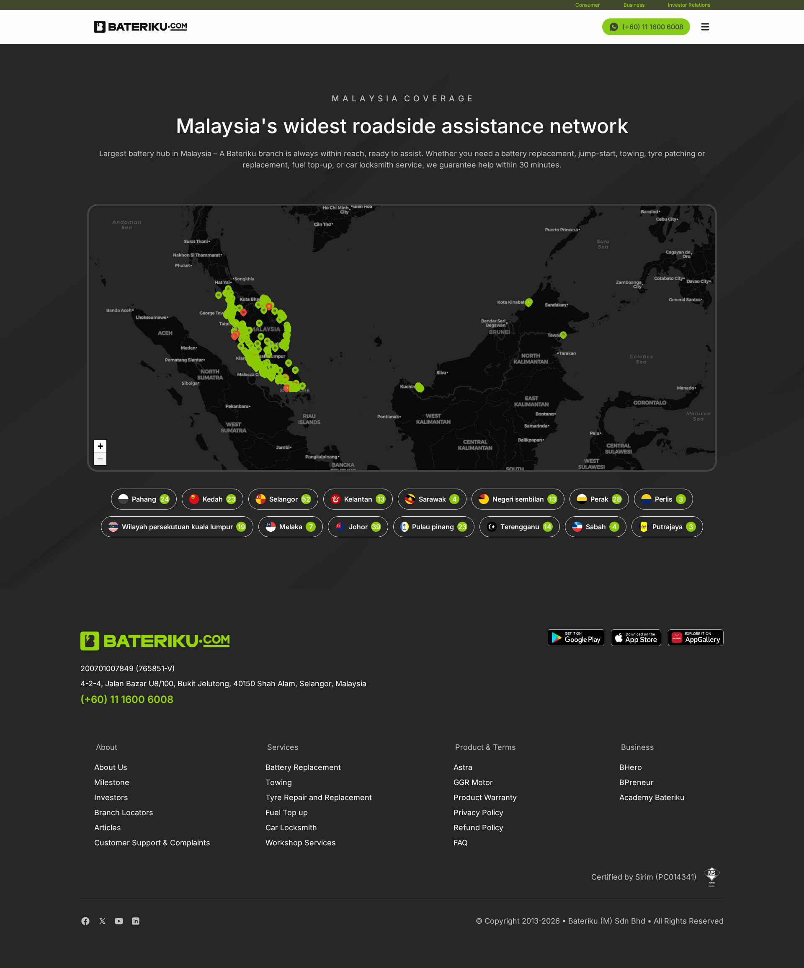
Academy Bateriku (652, 797)
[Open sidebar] (705, 27)
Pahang (150, 499)
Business (634, 5)
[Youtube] (119, 921)
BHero (630, 767)
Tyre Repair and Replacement (318, 797)
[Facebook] (85, 921)
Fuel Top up (286, 812)
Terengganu (525, 527)
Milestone (111, 782)
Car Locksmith (291, 827)
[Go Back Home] (140, 26)
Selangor (289, 499)
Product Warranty (485, 797)
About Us (110, 767)
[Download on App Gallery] (696, 667)
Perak (605, 499)
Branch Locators (123, 812)
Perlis (669, 499)
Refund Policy (478, 827)
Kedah (219, 499)
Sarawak (438, 499)
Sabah (601, 527)
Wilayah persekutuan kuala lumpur (183, 527)
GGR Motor (473, 782)
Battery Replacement (303, 767)
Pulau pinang (439, 527)
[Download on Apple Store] (636, 667)
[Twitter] (102, 921)
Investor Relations (689, 5)
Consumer (587, 5)
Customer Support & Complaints (152, 842)
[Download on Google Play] (576, 667)
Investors (111, 797)
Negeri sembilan (524, 499)
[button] (259, 323)
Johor (364, 527)
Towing (278, 782)
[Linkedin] (136, 921)
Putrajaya (672, 527)
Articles (107, 827)
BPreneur (636, 782)
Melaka (296, 527)
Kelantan (364, 499)
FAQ (461, 842)
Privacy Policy (478, 812)
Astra (463, 767)
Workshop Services (300, 842)
